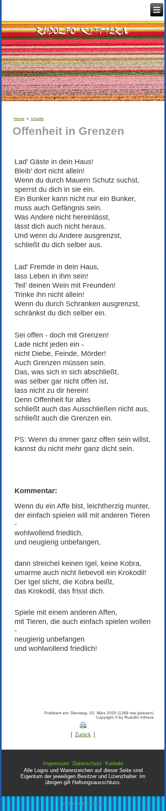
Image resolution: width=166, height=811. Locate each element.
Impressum (56, 763)
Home (19, 118)
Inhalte (37, 118)
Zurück (83, 735)
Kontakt (114, 763)
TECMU (95, 803)
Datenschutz (87, 763)
